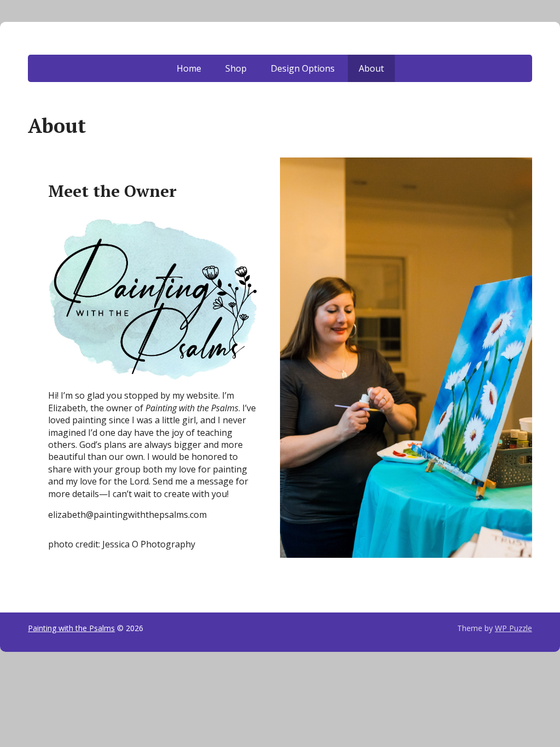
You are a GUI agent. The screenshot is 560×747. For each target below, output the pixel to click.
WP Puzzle (513, 628)
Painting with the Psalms (71, 628)
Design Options (303, 68)
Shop (236, 68)
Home (189, 68)
